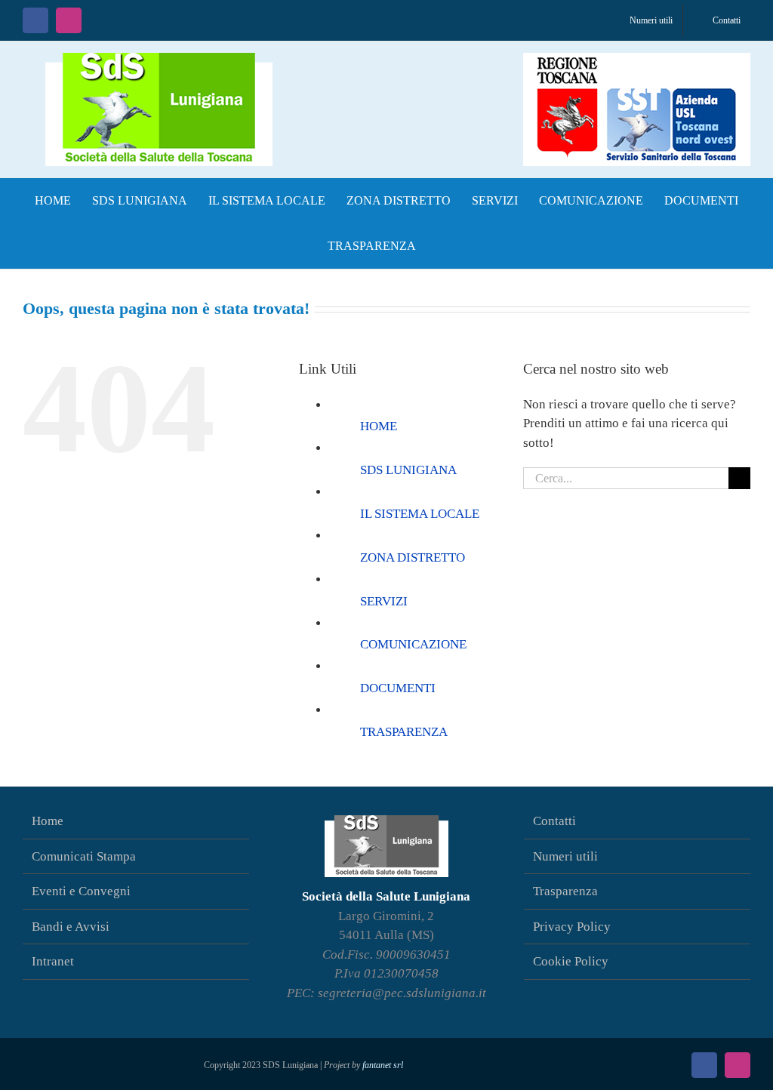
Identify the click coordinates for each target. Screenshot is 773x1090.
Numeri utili (565, 856)
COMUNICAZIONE (413, 644)
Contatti (554, 821)
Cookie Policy (570, 961)
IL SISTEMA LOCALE (419, 514)
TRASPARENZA (404, 732)
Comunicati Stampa (84, 856)
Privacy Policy (572, 926)
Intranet (53, 961)
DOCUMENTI (398, 688)
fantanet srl (382, 1065)
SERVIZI (384, 601)
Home (47, 821)
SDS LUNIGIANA (408, 470)
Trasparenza (565, 891)
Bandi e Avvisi (70, 926)
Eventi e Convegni (81, 891)
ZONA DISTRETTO (412, 557)
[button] (442, 246)
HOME (378, 426)
